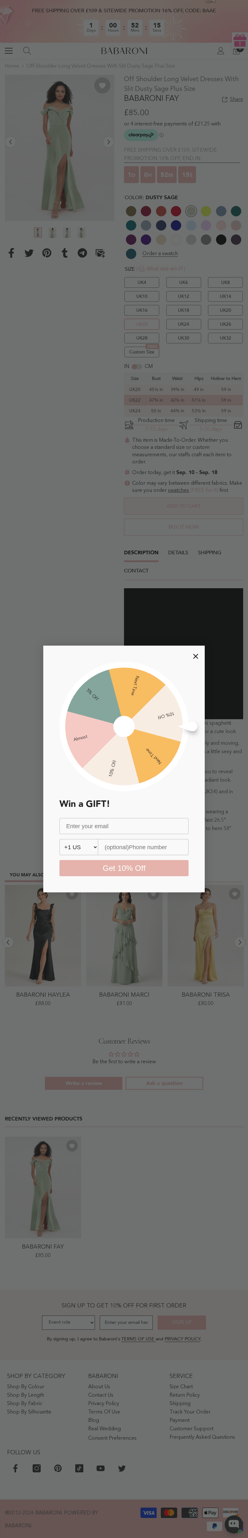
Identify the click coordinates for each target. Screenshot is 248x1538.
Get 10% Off (124, 868)
